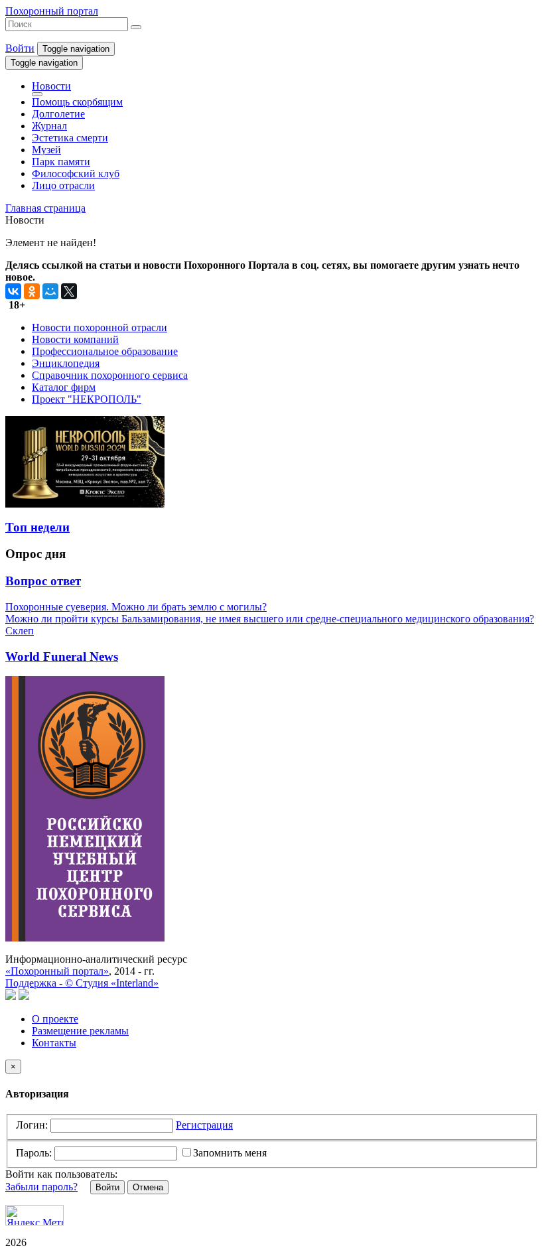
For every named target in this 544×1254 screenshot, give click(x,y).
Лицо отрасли (63, 185)
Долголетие (58, 113)
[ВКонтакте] (13, 291)
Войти (19, 48)
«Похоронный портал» (57, 971)
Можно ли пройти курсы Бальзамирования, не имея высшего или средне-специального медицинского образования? (269, 618)
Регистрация (204, 1125)
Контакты (54, 1042)
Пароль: (34, 1152)
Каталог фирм (64, 387)
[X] (69, 291)
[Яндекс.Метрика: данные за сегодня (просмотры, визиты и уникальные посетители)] (34, 1215)
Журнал (49, 125)
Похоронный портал (51, 11)
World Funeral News (61, 656)
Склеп (19, 630)
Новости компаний (75, 339)
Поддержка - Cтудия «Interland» (82, 983)
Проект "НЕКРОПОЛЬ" (86, 399)
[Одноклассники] (32, 291)
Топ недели (37, 527)
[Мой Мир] (50, 291)
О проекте (55, 1018)
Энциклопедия (66, 363)
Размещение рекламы (80, 1030)
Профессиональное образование (105, 351)
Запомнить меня (230, 1152)
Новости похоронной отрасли (99, 327)
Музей (46, 149)
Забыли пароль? (41, 1186)
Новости (51, 86)
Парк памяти (61, 161)
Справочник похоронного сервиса (110, 375)
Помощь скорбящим (77, 101)
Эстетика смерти (70, 137)
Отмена (148, 1187)
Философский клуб (75, 173)
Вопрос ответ (43, 581)
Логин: (32, 1125)
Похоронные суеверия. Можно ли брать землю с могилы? (136, 606)
